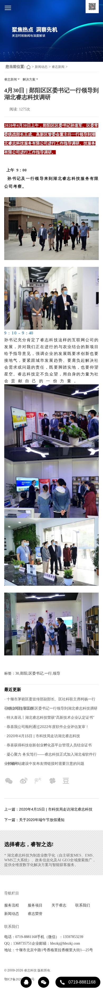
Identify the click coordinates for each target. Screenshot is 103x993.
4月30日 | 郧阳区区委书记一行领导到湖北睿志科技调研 (52, 708)
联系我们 (82, 905)
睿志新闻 (58, 67)
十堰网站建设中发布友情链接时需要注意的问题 (45, 763)
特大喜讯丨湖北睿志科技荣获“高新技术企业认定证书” (50, 717)
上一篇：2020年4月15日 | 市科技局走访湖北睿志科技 (48, 809)
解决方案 (29, 79)
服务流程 (11, 905)
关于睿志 (59, 905)
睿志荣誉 (35, 913)
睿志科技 (30, 970)
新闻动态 (41, 67)
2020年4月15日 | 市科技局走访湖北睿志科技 (43, 736)
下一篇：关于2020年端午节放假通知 (34, 820)
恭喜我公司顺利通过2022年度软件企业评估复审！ (48, 727)
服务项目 (35, 905)
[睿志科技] (92, 6)
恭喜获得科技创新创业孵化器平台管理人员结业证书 (49, 745)
